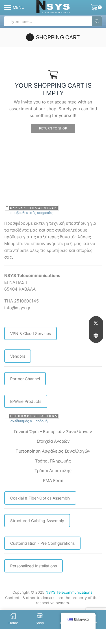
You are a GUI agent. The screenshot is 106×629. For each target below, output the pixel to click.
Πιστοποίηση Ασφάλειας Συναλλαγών (53, 451)
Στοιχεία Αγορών (53, 441)
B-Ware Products (25, 401)
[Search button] (97, 21)
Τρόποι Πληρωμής (53, 461)
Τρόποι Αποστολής (53, 470)
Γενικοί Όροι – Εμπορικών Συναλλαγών (53, 431)
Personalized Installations (33, 565)
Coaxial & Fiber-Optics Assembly (40, 498)
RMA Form (53, 480)
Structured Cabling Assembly (37, 520)
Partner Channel (25, 378)
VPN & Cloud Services (30, 333)
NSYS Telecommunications (69, 592)
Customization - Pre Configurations (42, 543)
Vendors (17, 356)
